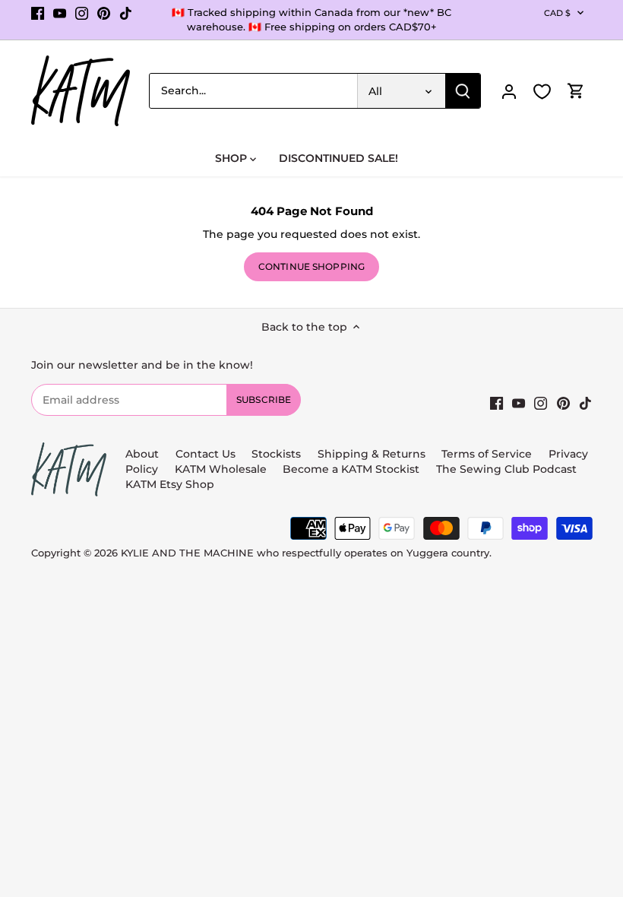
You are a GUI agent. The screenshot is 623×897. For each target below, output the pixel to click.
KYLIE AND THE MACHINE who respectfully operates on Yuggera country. (306, 553)
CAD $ (557, 13)
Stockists (276, 454)
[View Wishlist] (542, 92)
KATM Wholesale (221, 469)
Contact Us (206, 454)
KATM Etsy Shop (169, 484)
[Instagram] (81, 13)
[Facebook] (37, 13)
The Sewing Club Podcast (506, 469)
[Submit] (462, 91)
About (142, 454)
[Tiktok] (125, 13)
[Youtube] (59, 13)
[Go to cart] (576, 91)
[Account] (509, 91)
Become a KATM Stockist (351, 469)
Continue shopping (311, 266)
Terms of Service (488, 454)
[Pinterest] (103, 13)
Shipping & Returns (371, 454)
